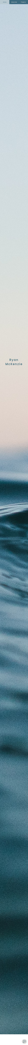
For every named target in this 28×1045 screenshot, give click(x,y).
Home (4, 2)
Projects (23, 2)
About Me (14, 2)
